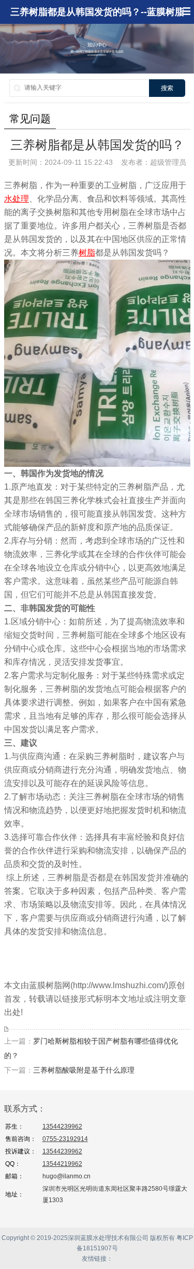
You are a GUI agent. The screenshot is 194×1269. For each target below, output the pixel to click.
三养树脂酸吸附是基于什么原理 (84, 1070)
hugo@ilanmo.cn (66, 1176)
